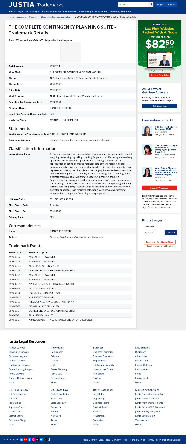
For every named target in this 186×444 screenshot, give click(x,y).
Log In (160, 4)
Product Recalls (101, 407)
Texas (54, 420)
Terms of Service (137, 440)
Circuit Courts (16, 411)
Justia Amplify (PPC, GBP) (148, 411)
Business (98, 347)
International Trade (103, 369)
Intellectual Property (103, 364)
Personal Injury (58, 378)
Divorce (55, 360)
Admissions (141, 356)
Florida (54, 411)
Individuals (57, 347)
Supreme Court (16, 407)
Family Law (56, 373)
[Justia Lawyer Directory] (49, 439)
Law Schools (70, 11)
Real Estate (98, 373)
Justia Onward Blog (145, 415)
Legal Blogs (99, 398)
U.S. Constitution (17, 394)
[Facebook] (29, 439)
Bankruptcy (57, 351)
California (56, 407)
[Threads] (37, 439)
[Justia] (21, 4)
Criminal (55, 356)
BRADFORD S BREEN (60, 108)
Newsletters (101, 11)
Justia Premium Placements (149, 402)
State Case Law (58, 402)
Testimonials (141, 420)
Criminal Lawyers (17, 360)
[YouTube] (25, 439)
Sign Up (171, 4)
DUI (53, 364)
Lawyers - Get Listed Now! (159, 242)
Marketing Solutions (120, 11)
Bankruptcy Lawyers (19, 351)
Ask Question (160, 106)
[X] (45, 439)
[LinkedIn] (21, 439)
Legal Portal (104, 440)
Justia (11, 17)
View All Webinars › (160, 187)
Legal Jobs (98, 394)
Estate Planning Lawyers (21, 369)
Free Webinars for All (157, 120)
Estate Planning (59, 369)
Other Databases (103, 389)
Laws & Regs (86, 11)
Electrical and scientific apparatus (55, 17)
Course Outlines (143, 364)
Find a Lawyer (16, 11)
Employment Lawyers (19, 364)
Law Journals (141, 369)
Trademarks (21, 17)
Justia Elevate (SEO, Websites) (150, 407)
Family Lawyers (16, 373)
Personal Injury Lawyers (21, 378)
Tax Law (97, 378)
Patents (97, 411)
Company (116, 440)
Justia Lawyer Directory (147, 398)
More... (12, 382)
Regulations (15, 402)
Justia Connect (90, 440)
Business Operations (103, 356)
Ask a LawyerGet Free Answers (155, 90)
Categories (34, 17)
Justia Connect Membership (149, 394)
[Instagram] (33, 439)
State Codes (57, 398)
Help (125, 440)
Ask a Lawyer (32, 11)
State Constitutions (61, 394)
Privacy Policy (154, 440)
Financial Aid (141, 360)
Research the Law (51, 11)
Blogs (138, 373)
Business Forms (101, 402)
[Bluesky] (41, 439)
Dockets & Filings (17, 420)
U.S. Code (13, 398)
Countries (98, 420)
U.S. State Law (59, 389)
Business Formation (103, 351)
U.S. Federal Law (18, 389)
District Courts (16, 415)
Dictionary (140, 351)
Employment (99, 360)
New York (56, 415)
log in (59, 237)
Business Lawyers (18, 356)
